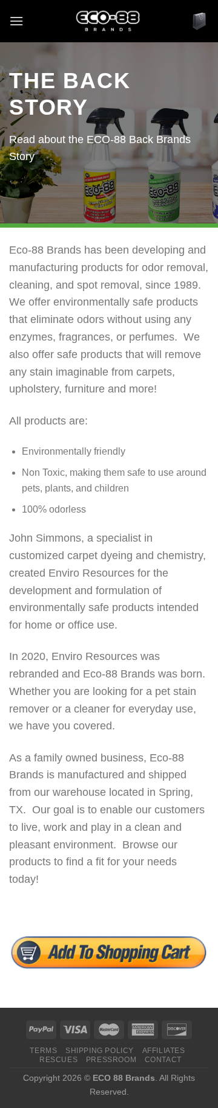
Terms (43, 1050)
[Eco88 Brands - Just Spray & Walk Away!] (107, 21)
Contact (163, 1059)
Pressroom (111, 1059)
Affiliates (163, 1050)
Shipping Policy (99, 1050)
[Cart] (199, 21)
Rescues (58, 1059)
